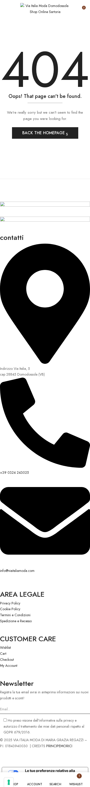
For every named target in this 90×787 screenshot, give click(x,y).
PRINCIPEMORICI (59, 745)
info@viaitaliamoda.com (17, 570)
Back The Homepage (44, 133)
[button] (82, 9)
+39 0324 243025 (14, 472)
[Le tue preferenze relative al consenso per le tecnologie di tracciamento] (9, 782)
